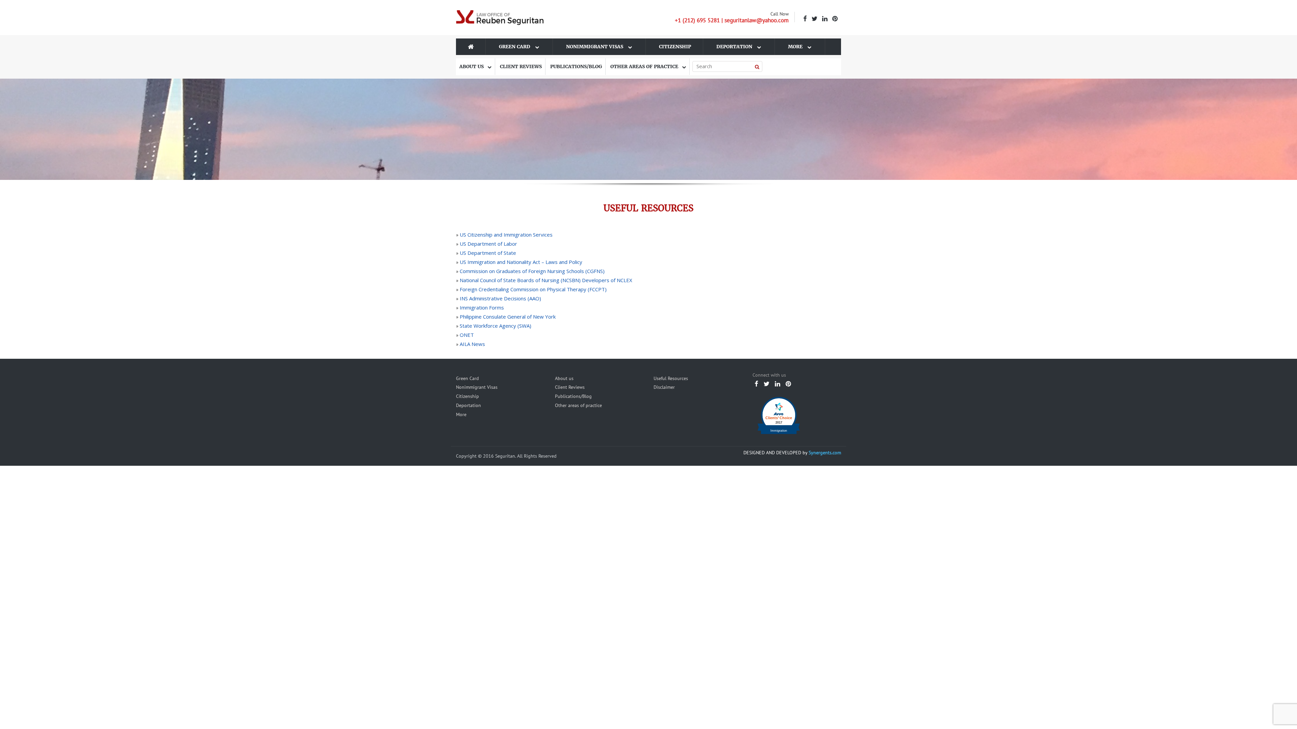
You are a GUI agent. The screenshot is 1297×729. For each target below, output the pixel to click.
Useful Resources (671, 378)
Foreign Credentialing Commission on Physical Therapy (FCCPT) (533, 289)
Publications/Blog (576, 66)
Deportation (735, 47)
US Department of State (488, 252)
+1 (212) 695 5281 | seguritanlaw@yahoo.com (732, 20)
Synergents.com (825, 453)
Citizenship (675, 47)
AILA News (472, 344)
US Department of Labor (488, 243)
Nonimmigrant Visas (595, 47)
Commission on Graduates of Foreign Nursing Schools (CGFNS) (532, 271)
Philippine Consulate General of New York (508, 316)
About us (472, 66)
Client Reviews (521, 66)
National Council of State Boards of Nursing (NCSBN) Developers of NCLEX (546, 280)
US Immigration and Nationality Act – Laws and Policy (521, 262)
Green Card (515, 47)
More (796, 47)
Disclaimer (664, 387)
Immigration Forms (482, 307)
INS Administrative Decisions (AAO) (500, 298)
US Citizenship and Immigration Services (506, 234)
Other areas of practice (645, 66)
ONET (467, 334)
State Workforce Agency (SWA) (495, 325)
